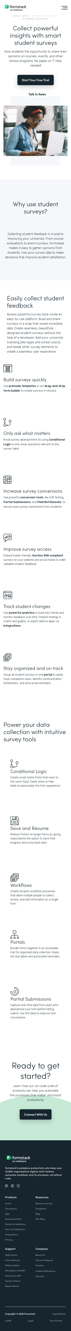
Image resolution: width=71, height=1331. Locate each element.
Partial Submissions (17, 502)
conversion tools (31, 497)
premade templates (22, 386)
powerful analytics (21, 612)
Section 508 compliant (47, 555)
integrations (12, 625)
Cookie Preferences (45, 1271)
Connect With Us (35, 1114)
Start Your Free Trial (35, 80)
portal (48, 674)
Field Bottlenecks (49, 502)
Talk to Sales (37, 94)
